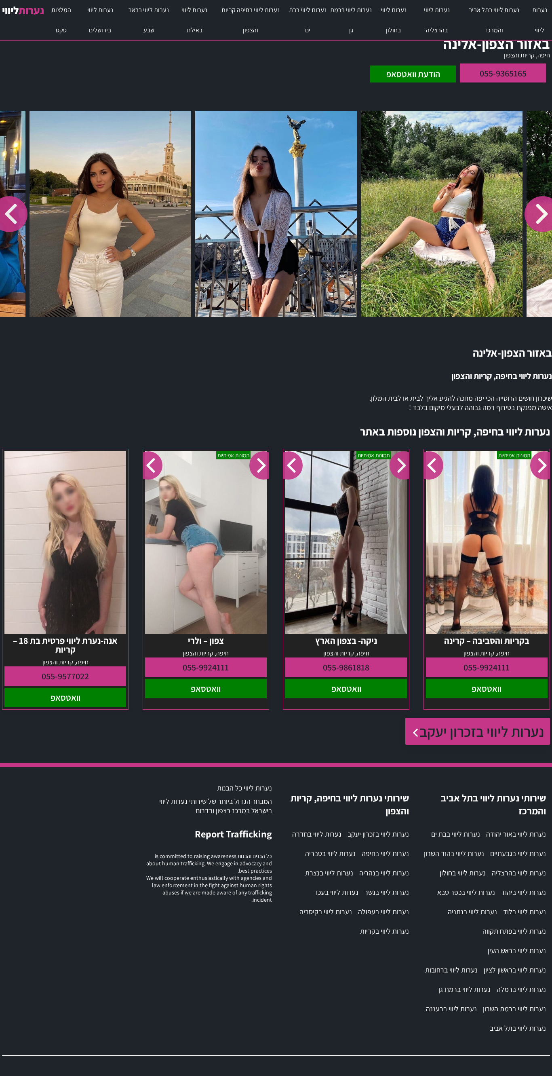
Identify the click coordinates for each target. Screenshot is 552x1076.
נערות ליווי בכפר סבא (466, 892)
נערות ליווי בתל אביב (518, 1028)
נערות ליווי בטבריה (330, 853)
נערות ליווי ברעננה (451, 1008)
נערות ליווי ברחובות (451, 970)
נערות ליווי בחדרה (316, 834)
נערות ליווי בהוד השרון (454, 853)
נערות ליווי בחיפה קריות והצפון (250, 20)
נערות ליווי (539, 20)
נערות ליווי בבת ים (308, 20)
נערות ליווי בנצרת (329, 872)
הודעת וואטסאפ (413, 74)
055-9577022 (65, 676)
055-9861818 (346, 667)
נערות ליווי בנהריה (384, 872)
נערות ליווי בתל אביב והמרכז (494, 20)
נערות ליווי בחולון (394, 20)
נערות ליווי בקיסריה (325, 911)
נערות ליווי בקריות (384, 931)
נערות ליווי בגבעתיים (518, 853)
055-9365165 (503, 73)
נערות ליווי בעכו (337, 892)
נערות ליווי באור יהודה (516, 834)
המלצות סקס (61, 20)
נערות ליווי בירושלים (100, 20)
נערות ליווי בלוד (524, 911)
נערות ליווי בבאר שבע (149, 20)
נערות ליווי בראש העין (517, 950)
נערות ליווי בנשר (386, 892)
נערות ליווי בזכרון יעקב (481, 731)
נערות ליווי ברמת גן (351, 20)
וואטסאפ (486, 688)
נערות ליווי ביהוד (523, 892)
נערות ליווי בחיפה (385, 853)
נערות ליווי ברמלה (521, 989)
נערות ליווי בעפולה (383, 911)
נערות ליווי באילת (194, 20)
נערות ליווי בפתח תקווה (514, 931)
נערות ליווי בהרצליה (437, 20)
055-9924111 (487, 667)
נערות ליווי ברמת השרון (514, 1008)
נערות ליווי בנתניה (472, 911)
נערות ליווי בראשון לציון (515, 970)
